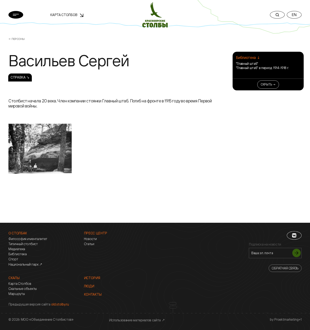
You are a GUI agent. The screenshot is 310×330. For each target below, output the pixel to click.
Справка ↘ (20, 77)
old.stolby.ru (60, 304)
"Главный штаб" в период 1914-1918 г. (262, 68)
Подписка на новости (265, 244)
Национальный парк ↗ (25, 264)
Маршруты (16, 294)
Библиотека (17, 254)
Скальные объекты (22, 289)
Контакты (93, 294)
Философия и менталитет (27, 239)
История (92, 278)
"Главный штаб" (247, 63)
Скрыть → (268, 84)
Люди (89, 286)
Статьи (89, 244)
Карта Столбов (64, 15)
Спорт (13, 259)
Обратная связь (285, 268)
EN (294, 14)
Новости (90, 239)
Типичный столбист (23, 244)
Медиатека (16, 249)
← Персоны (16, 39)
